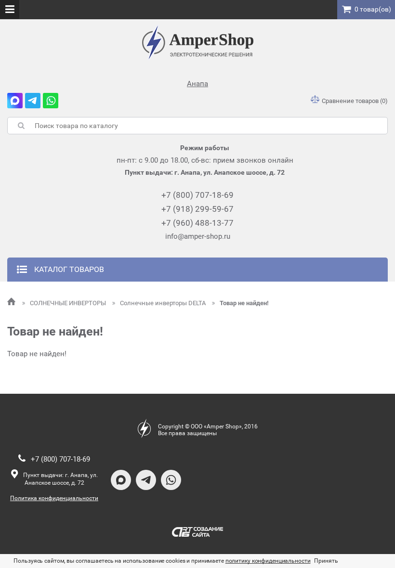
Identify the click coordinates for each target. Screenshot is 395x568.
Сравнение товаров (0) (355, 100)
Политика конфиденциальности (54, 498)
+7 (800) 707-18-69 (197, 195)
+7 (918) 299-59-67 (197, 209)
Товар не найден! (244, 303)
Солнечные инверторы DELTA (163, 303)
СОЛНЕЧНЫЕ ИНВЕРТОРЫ (68, 303)
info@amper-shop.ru (197, 236)
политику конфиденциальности (268, 560)
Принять (326, 560)
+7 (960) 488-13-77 (197, 223)
